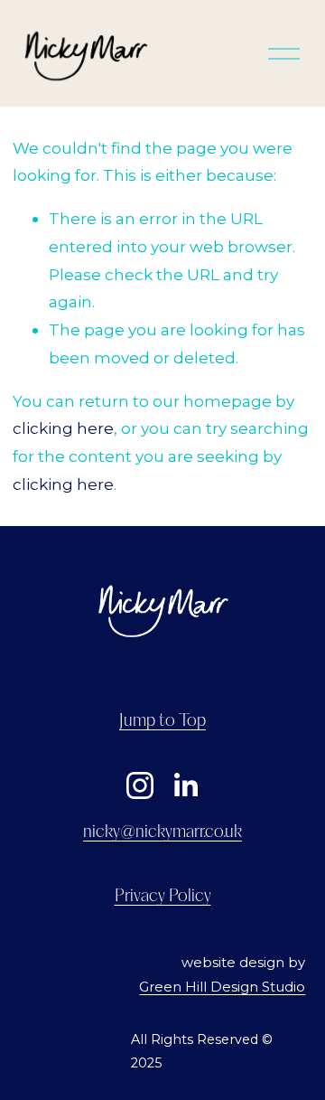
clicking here (63, 427)
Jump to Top (162, 721)
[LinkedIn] (185, 785)
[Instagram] (139, 785)
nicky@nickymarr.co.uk (162, 832)
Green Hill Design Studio (222, 987)
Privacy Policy (163, 896)
